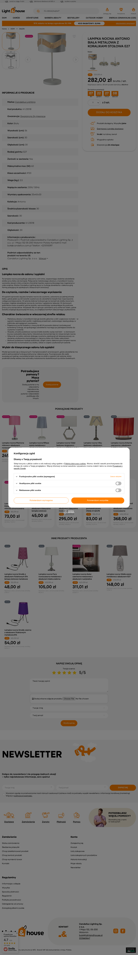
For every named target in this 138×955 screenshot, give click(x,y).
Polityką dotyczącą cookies (75, 463)
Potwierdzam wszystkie (97, 500)
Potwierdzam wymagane (41, 500)
